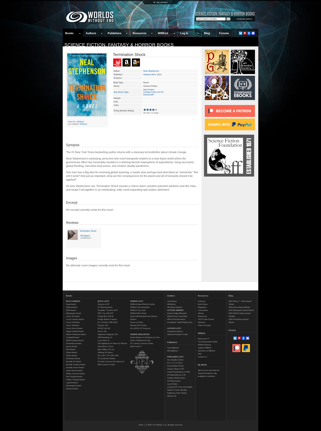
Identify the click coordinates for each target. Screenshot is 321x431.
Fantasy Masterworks (176, 378)
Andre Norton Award (74, 371)
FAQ (199, 354)
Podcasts (201, 301)
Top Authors (172, 301)
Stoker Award (71, 355)
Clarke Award (71, 352)
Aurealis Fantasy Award (75, 364)
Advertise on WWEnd (206, 351)
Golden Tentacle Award (75, 380)
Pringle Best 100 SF (106, 316)
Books (69, 33)
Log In (184, 33)
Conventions (203, 310)
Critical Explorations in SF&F (178, 372)
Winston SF (172, 396)
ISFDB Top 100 (104, 328)
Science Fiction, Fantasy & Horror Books (119, 44)
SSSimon (80, 122)
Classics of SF (104, 304)
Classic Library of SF (175, 369)
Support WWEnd (204, 348)
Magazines (202, 307)
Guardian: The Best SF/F (108, 310)
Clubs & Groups (204, 325)
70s (108, 355)
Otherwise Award (73, 358)
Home (140, 425)
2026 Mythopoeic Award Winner (241, 310)
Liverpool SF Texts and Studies (179, 387)
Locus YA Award (72, 325)
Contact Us (202, 357)
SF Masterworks (174, 381)
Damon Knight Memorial (176, 313)
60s (103, 355)
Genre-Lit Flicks (136, 322)
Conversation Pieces (175, 366)
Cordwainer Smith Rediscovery (179, 322)
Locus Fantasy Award (75, 319)
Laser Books (172, 384)
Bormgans (85, 236)
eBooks (201, 313)
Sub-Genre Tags (121, 92)
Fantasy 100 (103, 325)
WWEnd (163, 33)
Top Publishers (173, 348)
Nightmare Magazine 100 (108, 334)
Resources (139, 33)
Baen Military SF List (106, 349)
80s (112, 355)
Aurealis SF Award (73, 361)
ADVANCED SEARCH (244, 19)
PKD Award (70, 349)
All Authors (171, 304)
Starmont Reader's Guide (177, 334)
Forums (224, 33)
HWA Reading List (105, 337)
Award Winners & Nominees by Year (145, 337)
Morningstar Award (73, 386)
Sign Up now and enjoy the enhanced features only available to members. (208, 373)
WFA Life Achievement (176, 319)
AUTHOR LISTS (174, 328)
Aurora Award (71, 346)
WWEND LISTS (136, 301)
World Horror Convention (177, 316)
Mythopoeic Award (73, 313)
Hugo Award (71, 304)
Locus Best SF (104, 340)
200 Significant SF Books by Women (112, 343)
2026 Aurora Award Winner (239, 307)
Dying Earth (148, 94)
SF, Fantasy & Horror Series (141, 343)
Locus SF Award (72, 316)
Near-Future (148, 89)
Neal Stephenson (151, 71)
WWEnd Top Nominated (139, 307)
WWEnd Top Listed (138, 310)
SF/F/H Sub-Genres (206, 319)
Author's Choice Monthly (177, 390)
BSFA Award (71, 310)
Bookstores (202, 316)
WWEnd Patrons (204, 345)
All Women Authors (174, 307)
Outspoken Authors (175, 331)
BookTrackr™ (136, 346)
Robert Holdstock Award (76, 334)
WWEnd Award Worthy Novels (142, 304)
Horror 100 (102, 331)
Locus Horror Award (74, 328)
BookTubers (203, 304)
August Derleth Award (75, 331)
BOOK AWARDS (73, 301)
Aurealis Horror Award (75, 368)
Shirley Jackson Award (75, 374)
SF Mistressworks (105, 307)
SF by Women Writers (107, 358)
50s (99, 355)
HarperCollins (149, 74)
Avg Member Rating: (125, 111)
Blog (207, 33)
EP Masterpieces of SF (176, 375)
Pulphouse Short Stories (177, 393)
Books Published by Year (140, 340)
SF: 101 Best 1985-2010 (107, 322)
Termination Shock (87, 231)
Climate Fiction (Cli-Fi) (153, 92)
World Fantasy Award (74, 340)
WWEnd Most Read (138, 313)
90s (117, 355)
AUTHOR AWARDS (175, 310)
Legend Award (72, 383)
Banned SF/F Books (138, 325)
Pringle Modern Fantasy (107, 319)
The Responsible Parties (208, 342)
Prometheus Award (73, 343)
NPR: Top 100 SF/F (106, 313)
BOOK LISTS (103, 301)
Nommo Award (72, 389)
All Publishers (172, 351)
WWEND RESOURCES (139, 334)
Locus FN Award (73, 322)
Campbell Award (72, 337)
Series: (119, 78)
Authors (91, 33)
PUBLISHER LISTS (175, 357)
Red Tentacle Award (74, 377)
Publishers (114, 33)
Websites (201, 322)
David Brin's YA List (105, 346)
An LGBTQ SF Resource (140, 328)
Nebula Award (71, 307)
